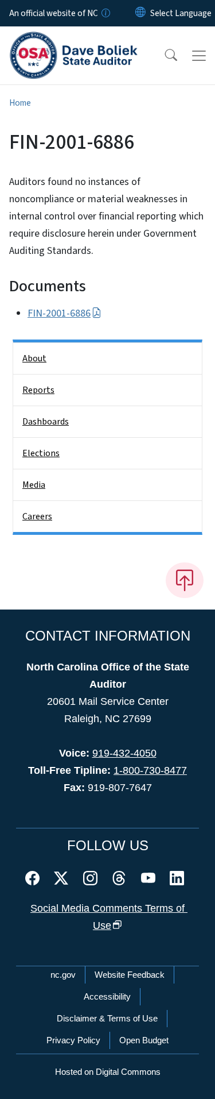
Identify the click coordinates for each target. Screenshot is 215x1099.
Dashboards (45, 421)
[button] (163, 56)
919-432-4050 (124, 753)
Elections (41, 453)
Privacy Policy (73, 1040)
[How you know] (105, 13)
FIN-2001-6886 (59, 313)
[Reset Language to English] (140, 13)
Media (33, 485)
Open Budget (144, 1040)
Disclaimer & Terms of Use (107, 1018)
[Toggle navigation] (199, 56)
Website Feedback (130, 975)
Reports (38, 390)
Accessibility (107, 996)
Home (20, 103)
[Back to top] (185, 580)
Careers (37, 516)
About (34, 358)
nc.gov (63, 975)
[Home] (73, 40)
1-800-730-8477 (150, 770)
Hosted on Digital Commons (108, 1072)
